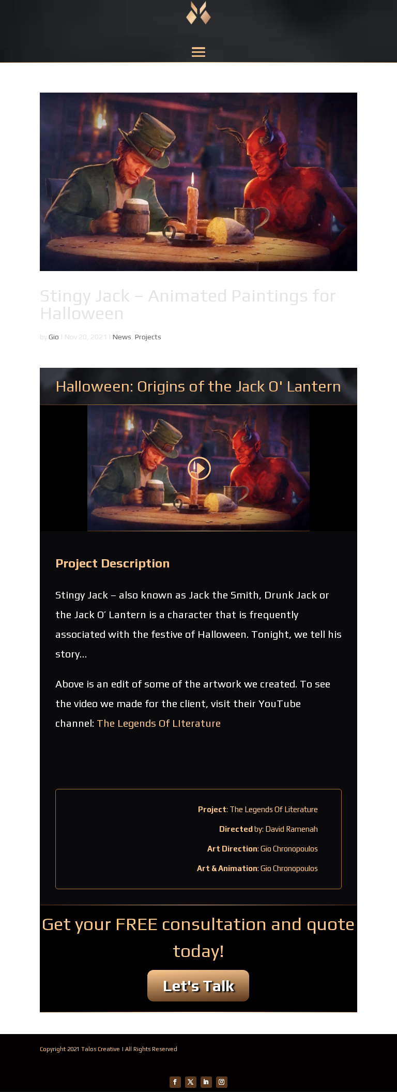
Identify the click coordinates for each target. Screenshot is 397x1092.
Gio (54, 337)
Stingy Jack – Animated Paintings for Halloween (188, 304)
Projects (148, 337)
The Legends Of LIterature (159, 723)
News (122, 337)
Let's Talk (198, 986)
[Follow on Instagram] (221, 1082)
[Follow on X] (190, 1082)
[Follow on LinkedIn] (206, 1082)
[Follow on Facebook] (175, 1082)
